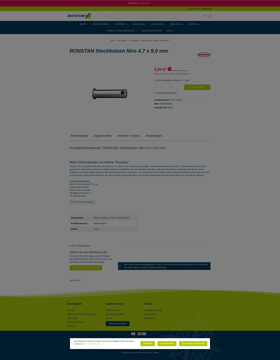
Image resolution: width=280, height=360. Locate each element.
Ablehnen (147, 343)
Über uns (71, 310)
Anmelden (192, 9)
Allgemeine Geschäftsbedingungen (81, 314)
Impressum (72, 326)
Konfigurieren (167, 343)
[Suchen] (173, 16)
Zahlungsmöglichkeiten (115, 314)
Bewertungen (154, 135)
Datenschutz (72, 318)
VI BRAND (156, 352)
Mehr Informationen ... (92, 344)
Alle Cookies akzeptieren (193, 343)
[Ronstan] (204, 54)
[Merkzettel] (205, 16)
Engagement (149, 318)
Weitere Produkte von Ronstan (82, 202)
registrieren (207, 9)
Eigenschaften (103, 135)
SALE (145, 3)
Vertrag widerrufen (117, 324)
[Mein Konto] (210, 16)
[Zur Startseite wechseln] (79, 16)
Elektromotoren (150, 314)
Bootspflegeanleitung (152, 310)
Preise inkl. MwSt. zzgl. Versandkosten (171, 74)
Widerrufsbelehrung (75, 322)
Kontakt (109, 318)
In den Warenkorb (197, 87)
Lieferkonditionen (113, 310)
